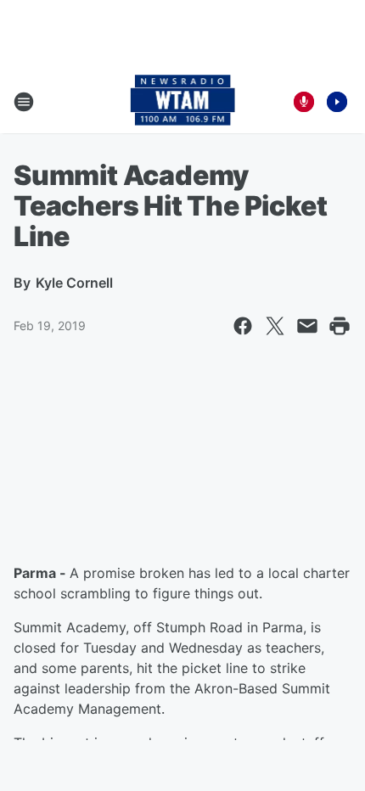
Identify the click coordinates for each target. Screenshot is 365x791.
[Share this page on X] (275, 326)
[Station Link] (183, 102)
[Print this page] (339, 326)
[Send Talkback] (304, 102)
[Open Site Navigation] (24, 102)
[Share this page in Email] (307, 326)
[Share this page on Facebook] (243, 326)
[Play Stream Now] (337, 102)
